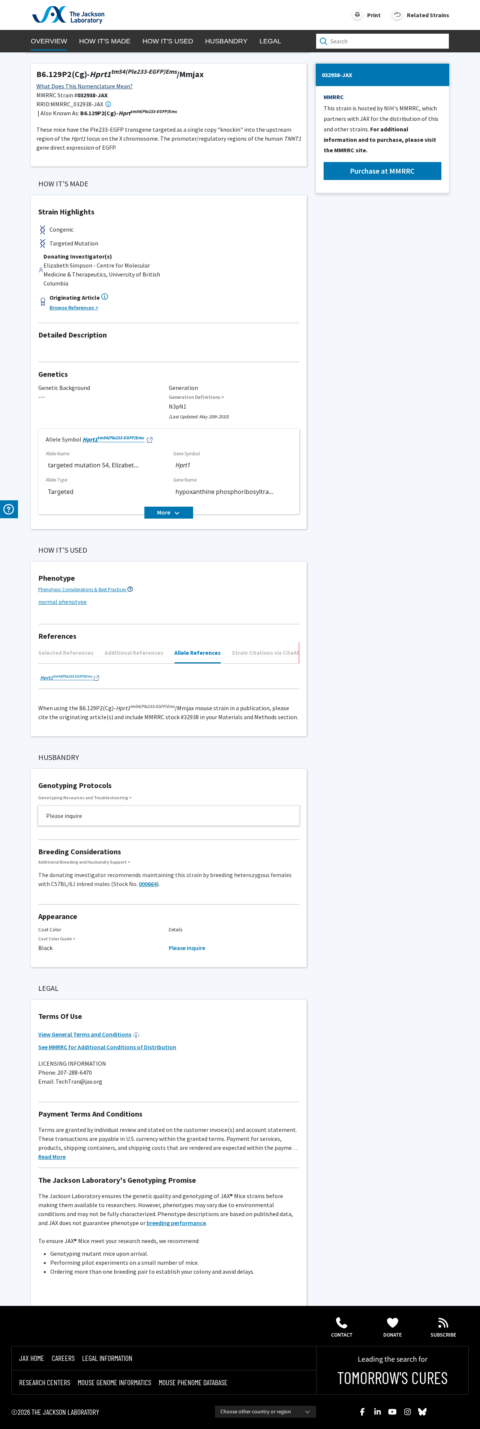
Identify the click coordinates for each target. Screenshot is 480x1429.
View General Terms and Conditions (84, 1034)
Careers (63, 1357)
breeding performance (176, 1223)
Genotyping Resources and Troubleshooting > (85, 797)
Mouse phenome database (193, 1382)
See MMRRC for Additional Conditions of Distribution (107, 1047)
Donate (392, 1335)
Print (374, 15)
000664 (148, 884)
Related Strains (428, 15)
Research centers (44, 1382)
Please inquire (187, 948)
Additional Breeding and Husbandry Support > (84, 862)
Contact (341, 1335)
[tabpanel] (168, 679)
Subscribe (443, 1335)
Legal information (107, 1357)
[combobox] (265, 1412)
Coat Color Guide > (56, 938)
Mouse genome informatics (114, 1382)
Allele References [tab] (197, 652)
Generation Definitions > (196, 397)
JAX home (31, 1357)
